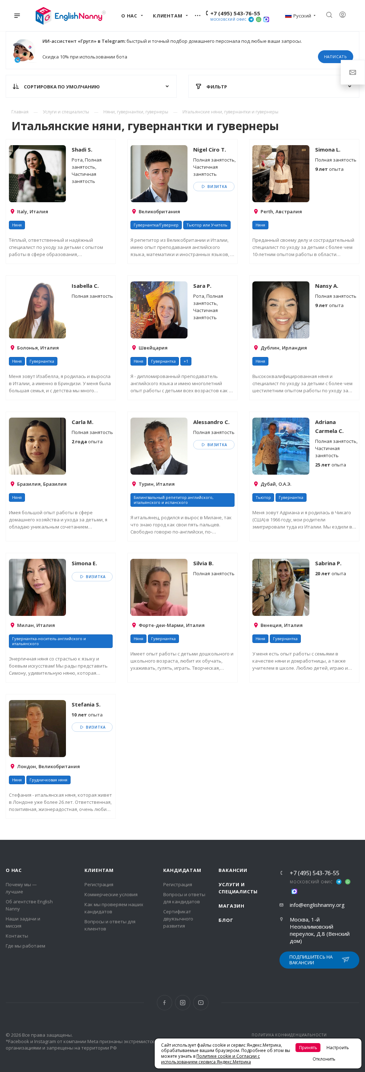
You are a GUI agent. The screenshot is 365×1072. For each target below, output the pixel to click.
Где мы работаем (25, 946)
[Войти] (345, 15)
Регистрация (98, 884)
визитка (216, 186)
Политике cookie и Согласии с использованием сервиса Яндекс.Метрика (210, 1059)
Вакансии (233, 870)
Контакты (17, 936)
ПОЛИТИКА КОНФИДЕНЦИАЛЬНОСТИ (289, 1034)
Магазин (232, 906)
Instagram (182, 1002)
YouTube (201, 1002)
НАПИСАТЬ (335, 56)
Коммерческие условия (111, 894)
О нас (14, 870)
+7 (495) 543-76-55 (235, 13)
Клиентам (99, 870)
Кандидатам (182, 870)
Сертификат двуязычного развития (178, 918)
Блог (226, 920)
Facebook (164, 1002)
